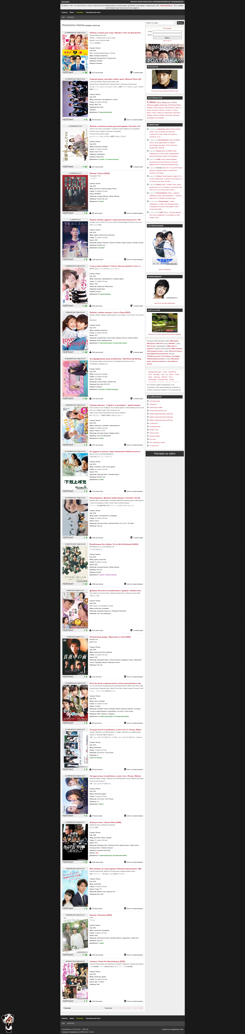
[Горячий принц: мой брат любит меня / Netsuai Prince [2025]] (75, 117)
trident (150, 377)
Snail (97, 984)
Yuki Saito (131, 523)
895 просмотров (97, 213)
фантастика (103, 235)
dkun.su (134, 1)
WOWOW (98, 193)
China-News (176, 112)
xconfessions (153, 423)
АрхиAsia (99, 63)
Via (167, 374)
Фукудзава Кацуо (102, 660)
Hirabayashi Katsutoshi (119, 611)
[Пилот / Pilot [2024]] (164, 264)
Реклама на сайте (164, 453)
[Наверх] (7, 1023)
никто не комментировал (135, 119)
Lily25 (158, 159)
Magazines (166, 102)
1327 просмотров (97, 630)
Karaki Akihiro (112, 711)
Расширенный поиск (93, 12)
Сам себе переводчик (104, 435)
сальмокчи (152, 404)
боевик (103, 837)
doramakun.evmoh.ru (161, 1)
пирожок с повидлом (107, 714)
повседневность (107, 99)
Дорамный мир (107, 340)
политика (104, 188)
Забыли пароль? (167, 40)
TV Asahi (97, 706)
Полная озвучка (158, 107)
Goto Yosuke (129, 711)
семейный (97, 467)
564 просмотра (97, 119)
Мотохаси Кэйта (102, 523)
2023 (94, 186)
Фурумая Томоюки (127, 708)
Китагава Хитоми (102, 433)
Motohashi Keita (114, 523)
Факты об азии (154, 310)
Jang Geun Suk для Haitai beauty (164, 303)
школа (115, 99)
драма (109, 188)
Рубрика (149, 115)
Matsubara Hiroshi (114, 662)
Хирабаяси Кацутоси (104, 611)
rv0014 (165, 372)
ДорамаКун (66, 2)
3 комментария (138, 167)
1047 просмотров (97, 445)
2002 (94, 649)
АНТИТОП (70, 17)
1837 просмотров (97, 167)
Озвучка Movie (169, 107)
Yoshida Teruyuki (138, 242)
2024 (94, 232)
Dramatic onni (101, 245)
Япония (97, 48)
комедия (97, 55)
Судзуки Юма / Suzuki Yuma (106, 338)
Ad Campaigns (159, 118)
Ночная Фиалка (161, 193)
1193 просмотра (97, 1001)
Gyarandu (99, 850)
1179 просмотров (97, 491)
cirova (170, 377)
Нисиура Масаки (102, 196)
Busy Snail (100, 107)
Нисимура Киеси (95, 848)
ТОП (63, 17)
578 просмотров (97, 816)
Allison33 (164, 377)
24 (141, 1008)
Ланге (150, 374)
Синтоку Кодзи (102, 381)
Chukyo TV (98, 430)
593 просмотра (97, 723)
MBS (96, 104)
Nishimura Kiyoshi (107, 848)
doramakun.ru (177, 1)
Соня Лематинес (163, 140)
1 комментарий (138, 306)
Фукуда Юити (101, 58)
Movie (179, 105)
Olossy (158, 151)
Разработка (165, 1029)
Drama (158, 102)
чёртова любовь (154, 436)
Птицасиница (163, 201)
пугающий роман (154, 426)
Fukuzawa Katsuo (115, 660)
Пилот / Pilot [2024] (165, 269)
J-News (153, 112)
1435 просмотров (97, 259)
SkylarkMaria (101, 154)
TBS (96, 284)
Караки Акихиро (101, 711)
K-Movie (159, 112)
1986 (94, 835)
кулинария (105, 425)
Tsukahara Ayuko (113, 474)
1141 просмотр (96, 677)
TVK (99, 104)
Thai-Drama (169, 115)
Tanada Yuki (134, 938)
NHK (96, 240)
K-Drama (161, 110)
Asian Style (106, 850)
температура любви (155, 407)
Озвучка (150, 105)
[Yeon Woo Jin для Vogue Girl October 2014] (164, 88)
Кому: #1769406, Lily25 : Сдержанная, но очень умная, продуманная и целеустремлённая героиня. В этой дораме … (164, 153)
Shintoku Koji (112, 381)
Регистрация (167, 28)
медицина (114, 515)
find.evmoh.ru (166, 5)
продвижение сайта (177, 1029)
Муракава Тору (102, 845)
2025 (94, 97)
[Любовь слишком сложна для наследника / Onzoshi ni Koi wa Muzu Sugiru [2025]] (75, 164)
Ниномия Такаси (102, 708)
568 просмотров (97, 769)
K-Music (177, 107)
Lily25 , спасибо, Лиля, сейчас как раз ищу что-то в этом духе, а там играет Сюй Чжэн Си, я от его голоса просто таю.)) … (165, 187)
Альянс (99, 340)
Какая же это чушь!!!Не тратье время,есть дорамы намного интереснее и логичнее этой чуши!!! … (165, 170)
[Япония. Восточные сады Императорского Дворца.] (164, 332)
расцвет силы (153, 429)
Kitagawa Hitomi (114, 433)
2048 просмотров (97, 862)
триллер (155, 115)
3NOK (98, 714)
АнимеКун (79, 12)
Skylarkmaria (101, 289)
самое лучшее (154, 433)
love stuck (152, 439)
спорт (103, 467)
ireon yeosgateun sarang (157, 442)
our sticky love (153, 445)
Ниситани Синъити (103, 938)
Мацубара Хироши (101, 662)
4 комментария (138, 72)
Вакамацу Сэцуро (127, 660)
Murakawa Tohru (113, 845)
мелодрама (105, 930)
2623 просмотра (97, 306)
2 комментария (138, 398)
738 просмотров (97, 908)
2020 (94, 50)
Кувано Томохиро (103, 242)
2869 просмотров (97, 352)
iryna (162, 374)
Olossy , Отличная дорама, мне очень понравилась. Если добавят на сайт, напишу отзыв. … (165, 215)
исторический (167, 112)
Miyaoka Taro (111, 891)
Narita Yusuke (134, 845)
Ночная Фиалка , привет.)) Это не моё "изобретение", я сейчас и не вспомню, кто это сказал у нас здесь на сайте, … (165, 178)
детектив (97, 188)
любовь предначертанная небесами (161, 414)
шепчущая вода (154, 401)
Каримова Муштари (154, 372)
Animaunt (99, 387)
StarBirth (161, 115)
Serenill (171, 379)
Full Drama (172, 105)
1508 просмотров (97, 537)
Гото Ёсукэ (120, 711)
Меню (72, 12)
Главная (64, 12)
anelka (171, 374)
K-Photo (174, 102)
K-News (151, 102)
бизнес (114, 188)
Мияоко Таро (101, 891)
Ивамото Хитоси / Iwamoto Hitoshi (127, 338)
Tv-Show (174, 110)
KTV (101, 151)
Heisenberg (172, 372)
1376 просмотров (97, 398)
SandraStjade (152, 379)
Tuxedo (99, 199)
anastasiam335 (163, 379)
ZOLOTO (107, 384)
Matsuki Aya (109, 286)
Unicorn (98, 291)
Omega (98, 572)
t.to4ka (177, 374)
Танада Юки (126, 938)
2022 (94, 698)
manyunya (157, 377)
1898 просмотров (97, 584)
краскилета (161, 129)
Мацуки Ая (100, 286)
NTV (96, 335)
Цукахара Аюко (102, 474)
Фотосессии (153, 67)
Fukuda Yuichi (111, 58)
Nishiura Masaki (114, 196)
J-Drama (167, 110)
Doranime (100, 61)
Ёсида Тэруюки (127, 242)
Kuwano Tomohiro (115, 242)
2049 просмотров (97, 955)
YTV (103, 430)
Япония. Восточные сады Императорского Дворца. (164, 334)
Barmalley (157, 374)
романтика (104, 55)
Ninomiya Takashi (114, 708)
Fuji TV (97, 151)
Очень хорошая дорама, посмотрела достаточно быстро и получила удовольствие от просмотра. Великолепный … (164, 162)
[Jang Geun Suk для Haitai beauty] (164, 298)
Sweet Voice (100, 157)
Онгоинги (155, 110)
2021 (94, 327)
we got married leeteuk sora (158, 410)
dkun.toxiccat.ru (145, 1)
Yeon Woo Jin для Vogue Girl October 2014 (164, 91)
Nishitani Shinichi (116, 938)
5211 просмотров (97, 72)
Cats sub (104, 199)
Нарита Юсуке (124, 845)
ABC (96, 564)
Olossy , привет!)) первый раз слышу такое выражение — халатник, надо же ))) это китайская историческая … (165, 195)
